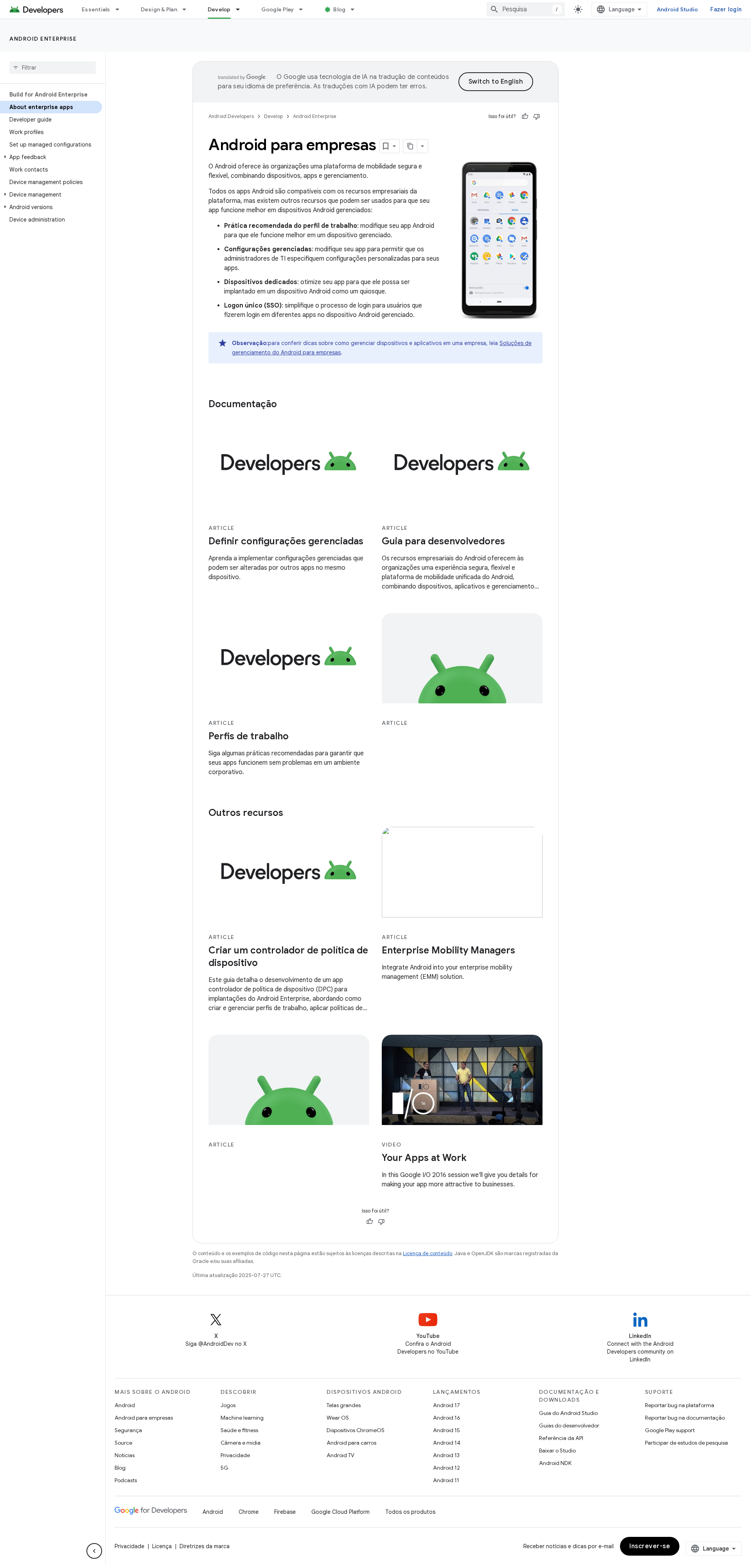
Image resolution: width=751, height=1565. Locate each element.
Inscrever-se (649, 1546)
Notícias (125, 1455)
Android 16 (446, 1417)
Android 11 (446, 1480)
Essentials (96, 9)
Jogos (228, 1405)
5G (224, 1467)
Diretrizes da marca (205, 1546)
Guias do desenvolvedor (569, 1425)
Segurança (128, 1430)
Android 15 (446, 1430)
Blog (339, 9)
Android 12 (446, 1467)
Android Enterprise (43, 38)
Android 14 (446, 1442)
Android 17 (446, 1405)
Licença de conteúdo (427, 1253)
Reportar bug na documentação (685, 1417)
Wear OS (338, 1417)
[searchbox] (52, 67)
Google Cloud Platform (340, 1511)
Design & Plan (159, 9)
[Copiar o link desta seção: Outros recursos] (291, 813)
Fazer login (726, 9)
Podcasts (126, 1480)
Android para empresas (144, 1417)
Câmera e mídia (241, 1442)
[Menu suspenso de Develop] (241, 9)
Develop (219, 9)
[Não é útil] (537, 116)
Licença (162, 1546)
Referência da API (561, 1438)
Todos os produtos (410, 1511)
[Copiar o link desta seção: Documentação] (285, 405)
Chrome (249, 1511)
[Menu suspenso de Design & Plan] (187, 9)
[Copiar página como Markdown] (410, 146)
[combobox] (526, 9)
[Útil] (525, 116)
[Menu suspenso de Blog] (356, 9)
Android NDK (555, 1463)
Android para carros (351, 1442)
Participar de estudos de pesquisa (686, 1442)
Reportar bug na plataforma (679, 1405)
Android (125, 1405)
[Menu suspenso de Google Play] (304, 9)
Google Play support (670, 1430)
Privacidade (235, 1455)
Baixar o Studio (557, 1450)
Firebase (285, 1511)
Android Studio (677, 9)
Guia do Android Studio (568, 1413)
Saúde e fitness (239, 1430)
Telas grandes (344, 1405)
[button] (51, 157)
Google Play (277, 9)
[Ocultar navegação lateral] (94, 1551)
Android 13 (446, 1455)
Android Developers (231, 116)
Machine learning (242, 1417)
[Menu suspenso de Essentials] (120, 9)
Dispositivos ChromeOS (355, 1430)
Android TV (340, 1455)
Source (123, 1442)
